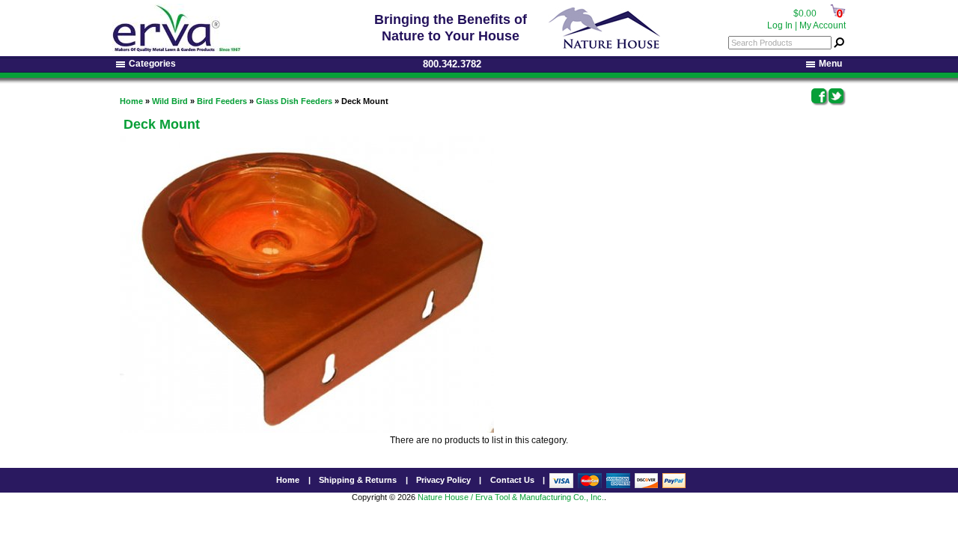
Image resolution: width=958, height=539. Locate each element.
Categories (152, 63)
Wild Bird (170, 101)
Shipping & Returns (358, 479)
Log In (780, 25)
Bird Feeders (222, 101)
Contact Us (512, 479)
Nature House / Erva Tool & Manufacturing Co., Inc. (511, 497)
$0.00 (805, 13)
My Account (822, 25)
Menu (830, 63)
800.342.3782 (452, 64)
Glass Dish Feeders (294, 101)
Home (131, 101)
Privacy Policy (443, 479)
